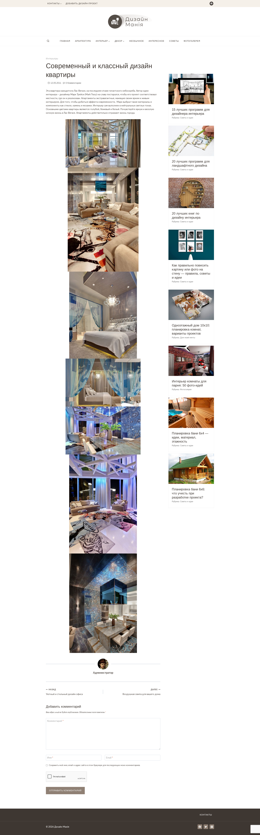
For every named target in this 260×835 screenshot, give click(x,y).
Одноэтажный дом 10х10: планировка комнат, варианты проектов (191, 329)
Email (109, 758)
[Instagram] (211, 826)
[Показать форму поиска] (48, 41)
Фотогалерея (192, 41)
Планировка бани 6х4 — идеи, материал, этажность (190, 437)
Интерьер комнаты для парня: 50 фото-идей (189, 383)
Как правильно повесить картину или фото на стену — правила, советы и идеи (191, 271)
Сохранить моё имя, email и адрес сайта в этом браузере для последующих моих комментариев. (94, 765)
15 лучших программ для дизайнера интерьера (191, 111)
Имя (50, 758)
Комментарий (55, 721)
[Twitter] (206, 826)
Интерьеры (52, 58)
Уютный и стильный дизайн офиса (64, 692)
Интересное (156, 41)
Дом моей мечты (187, 338)
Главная (65, 41)
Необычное (136, 41)
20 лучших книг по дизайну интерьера (186, 215)
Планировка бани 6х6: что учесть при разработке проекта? (188, 493)
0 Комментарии (73, 83)
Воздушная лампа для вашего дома (141, 692)
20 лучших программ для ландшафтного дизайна (191, 163)
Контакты (206, 815)
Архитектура (83, 41)
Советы (174, 41)
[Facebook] (211, 3)
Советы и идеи (186, 118)
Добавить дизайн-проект (82, 3)
